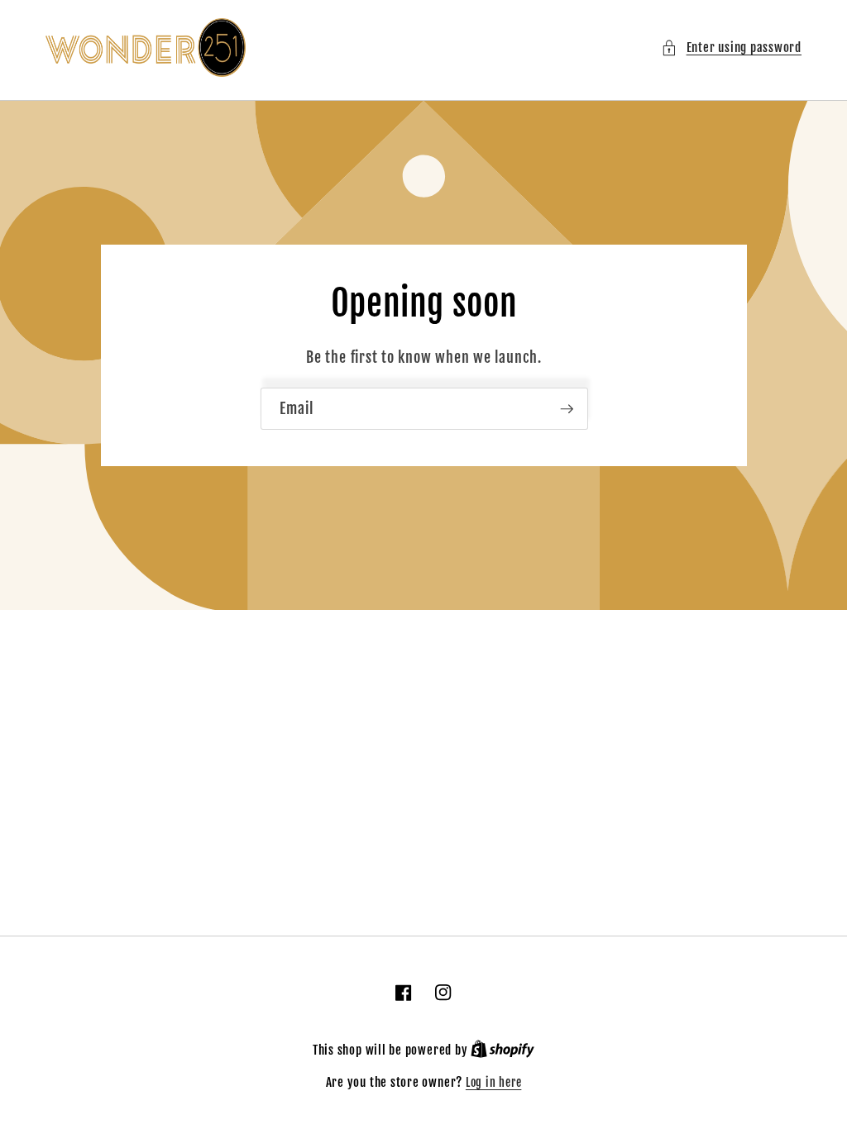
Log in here (493, 1082)
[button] (731, 47)
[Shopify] (502, 1050)
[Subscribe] (566, 409)
